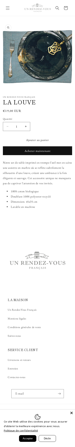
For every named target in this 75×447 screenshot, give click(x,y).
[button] (7, 8)
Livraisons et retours (19, 360)
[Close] (71, 413)
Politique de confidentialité (21, 430)
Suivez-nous (14, 335)
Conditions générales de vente (24, 327)
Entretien (13, 368)
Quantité (7, 118)
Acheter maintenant (38, 151)
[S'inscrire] (59, 393)
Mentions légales (17, 318)
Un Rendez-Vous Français (22, 309)
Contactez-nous (16, 377)
